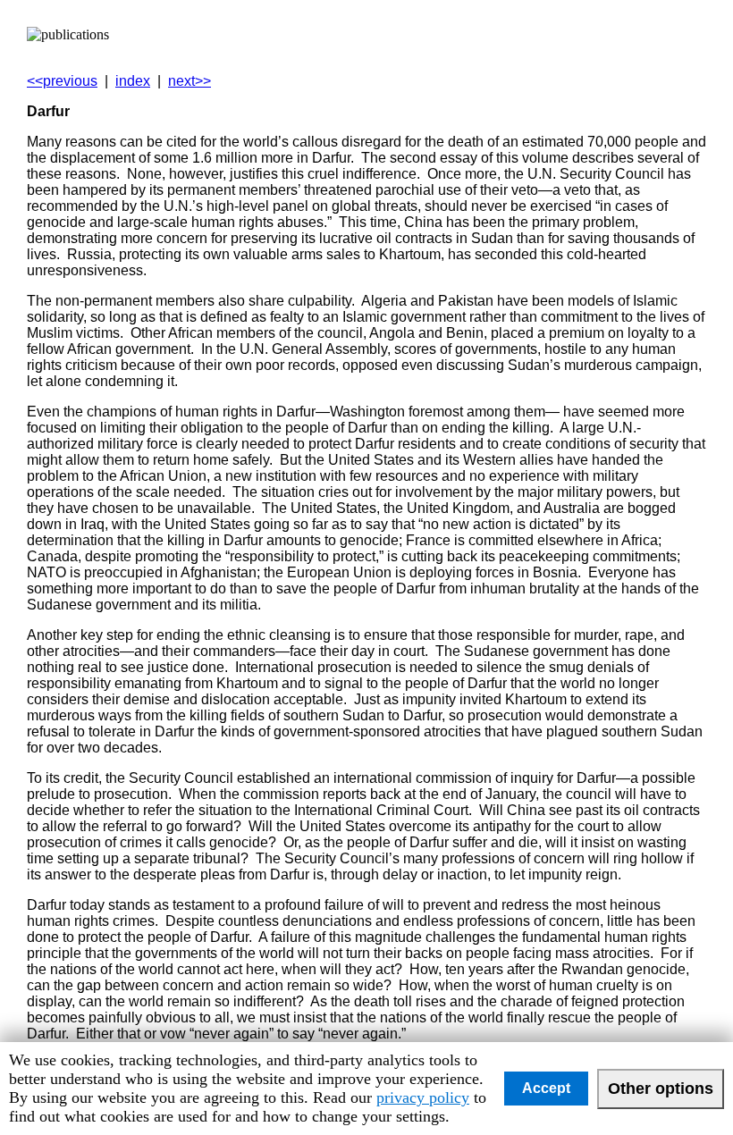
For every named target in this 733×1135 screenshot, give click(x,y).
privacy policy (422, 1097)
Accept (546, 1088)
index (132, 80)
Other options (660, 1088)
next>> (189, 80)
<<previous (62, 80)
